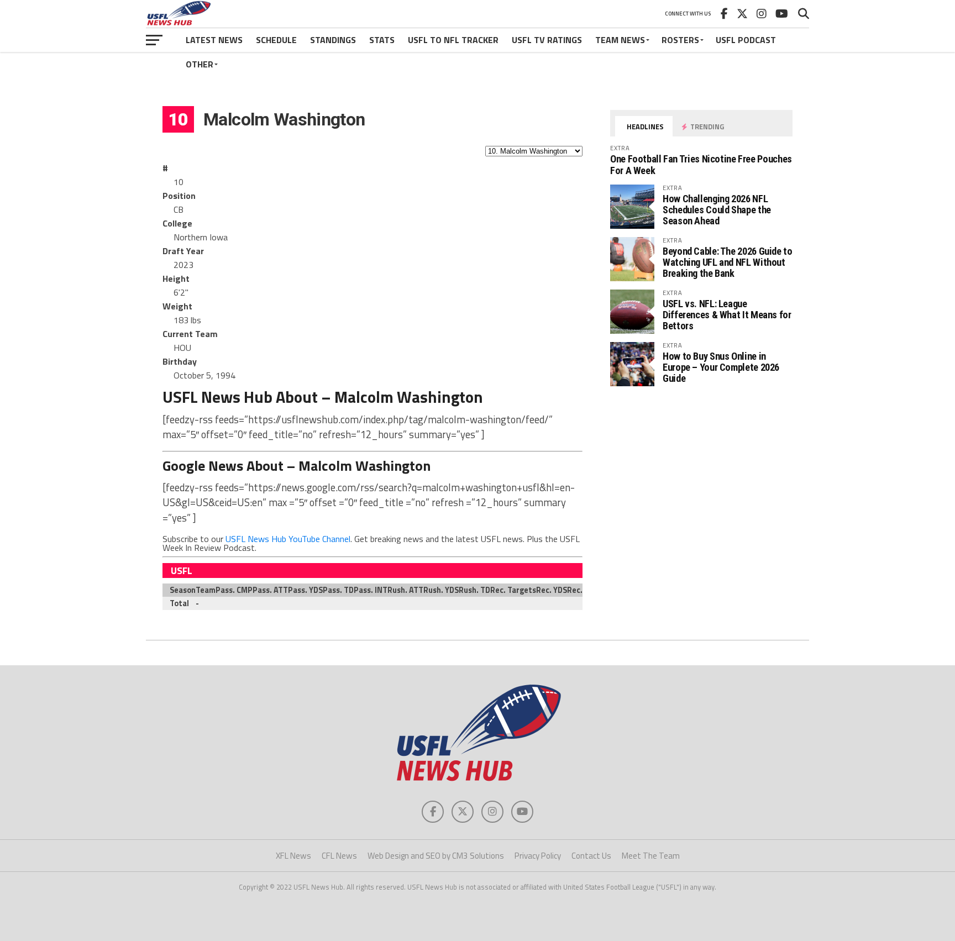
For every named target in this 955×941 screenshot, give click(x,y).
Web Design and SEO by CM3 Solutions (436, 855)
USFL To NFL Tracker (453, 39)
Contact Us (591, 855)
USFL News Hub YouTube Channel (287, 538)
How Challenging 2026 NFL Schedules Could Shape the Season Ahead (717, 210)
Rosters (680, 39)
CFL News (339, 855)
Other (199, 64)
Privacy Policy (538, 855)
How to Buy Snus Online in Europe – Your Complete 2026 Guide (721, 367)
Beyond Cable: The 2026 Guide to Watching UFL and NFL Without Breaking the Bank (728, 262)
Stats (382, 39)
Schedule (276, 39)
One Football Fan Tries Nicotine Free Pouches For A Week (701, 164)
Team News (620, 39)
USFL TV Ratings (547, 39)
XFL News (293, 855)
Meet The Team (651, 855)
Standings (333, 39)
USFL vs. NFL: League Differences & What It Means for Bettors (727, 315)
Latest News (214, 39)
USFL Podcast (746, 39)
